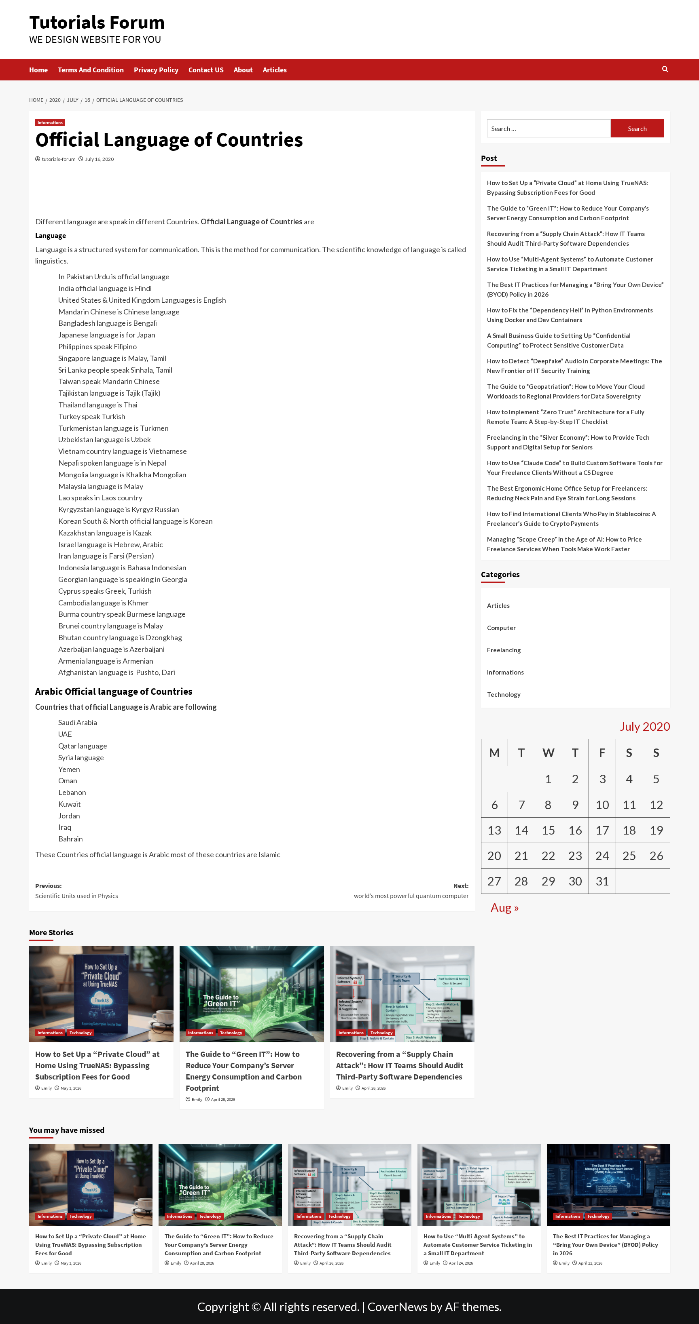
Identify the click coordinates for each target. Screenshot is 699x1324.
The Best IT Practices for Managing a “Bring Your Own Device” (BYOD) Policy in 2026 (575, 289)
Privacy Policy (156, 69)
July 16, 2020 (99, 159)
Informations (50, 122)
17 (602, 830)
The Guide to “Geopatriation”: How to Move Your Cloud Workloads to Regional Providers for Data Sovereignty (566, 391)
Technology (81, 1032)
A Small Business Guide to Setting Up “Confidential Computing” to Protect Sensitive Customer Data (559, 340)
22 (548, 855)
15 (548, 830)
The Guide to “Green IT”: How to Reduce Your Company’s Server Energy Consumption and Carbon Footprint (568, 213)
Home (38, 69)
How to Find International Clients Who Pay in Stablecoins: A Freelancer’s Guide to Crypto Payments (571, 518)
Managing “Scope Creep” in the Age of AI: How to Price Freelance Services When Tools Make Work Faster (564, 544)
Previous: (76, 890)
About (243, 69)
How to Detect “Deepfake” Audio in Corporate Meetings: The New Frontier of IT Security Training (574, 366)
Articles (275, 69)
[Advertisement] (252, 194)
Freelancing (504, 650)
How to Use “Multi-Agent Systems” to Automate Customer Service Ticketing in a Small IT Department (570, 264)
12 (656, 805)
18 (629, 830)
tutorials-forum (59, 159)
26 (656, 855)
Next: (411, 890)
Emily (46, 1088)
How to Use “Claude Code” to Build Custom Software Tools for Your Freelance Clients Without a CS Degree (575, 468)
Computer (501, 628)
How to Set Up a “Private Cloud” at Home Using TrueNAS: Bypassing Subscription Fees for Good (97, 1065)
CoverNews (398, 1306)
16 (575, 830)
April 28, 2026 (223, 1099)
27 (494, 881)
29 (548, 881)
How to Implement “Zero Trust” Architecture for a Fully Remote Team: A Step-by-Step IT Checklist (565, 417)
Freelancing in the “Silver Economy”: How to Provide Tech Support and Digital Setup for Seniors (568, 442)
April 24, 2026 (461, 1263)
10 (602, 805)
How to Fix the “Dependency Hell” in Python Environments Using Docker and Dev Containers (570, 315)
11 (629, 805)
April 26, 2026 (374, 1088)
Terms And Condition (91, 69)
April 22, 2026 (590, 1263)
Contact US (206, 69)
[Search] (665, 69)
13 (494, 830)
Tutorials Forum (97, 22)
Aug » (505, 907)
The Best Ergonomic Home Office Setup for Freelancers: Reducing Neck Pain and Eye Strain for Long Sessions (567, 493)
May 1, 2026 (71, 1088)
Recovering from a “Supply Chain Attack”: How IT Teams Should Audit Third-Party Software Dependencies (400, 1065)
